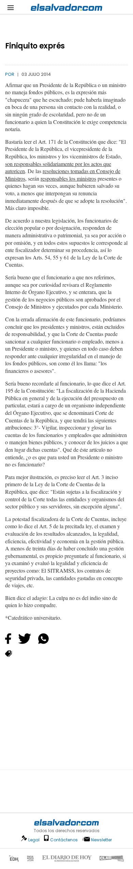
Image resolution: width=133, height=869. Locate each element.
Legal (34, 840)
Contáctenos (64, 840)
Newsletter (101, 840)
